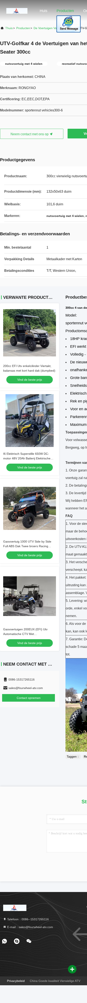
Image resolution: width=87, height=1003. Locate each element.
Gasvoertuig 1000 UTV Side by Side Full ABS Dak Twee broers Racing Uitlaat (27, 546)
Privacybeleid (16, 981)
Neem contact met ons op (30, 134)
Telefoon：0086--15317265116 (27, 919)
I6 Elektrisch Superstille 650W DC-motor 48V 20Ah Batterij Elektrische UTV (26, 458)
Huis (43, 11)
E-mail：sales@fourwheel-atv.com (29, 927)
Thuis (9, 28)
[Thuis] (16, 10)
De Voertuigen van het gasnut (54, 28)
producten (23, 28)
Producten (65, 11)
